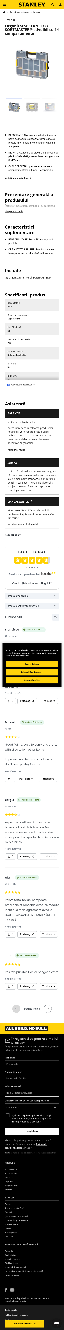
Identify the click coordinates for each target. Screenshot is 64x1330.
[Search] (53, 4)
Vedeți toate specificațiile (22, 384)
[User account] (60, 4)
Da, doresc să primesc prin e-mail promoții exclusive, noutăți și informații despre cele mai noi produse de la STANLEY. (31, 1118)
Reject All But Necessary (32, 672)
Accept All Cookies (32, 680)
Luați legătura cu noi (20, 490)
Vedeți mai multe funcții (18, 178)
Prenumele (10, 1057)
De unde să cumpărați (24, 1323)
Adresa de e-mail (13, 1086)
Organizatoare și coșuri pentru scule (25, 12)
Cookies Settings (32, 664)
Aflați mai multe (16, 449)
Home (4, 12)
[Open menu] (4, 4)
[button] (6, 1290)
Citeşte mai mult (14, 211)
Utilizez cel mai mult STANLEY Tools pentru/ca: (27, 1100)
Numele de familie (13, 1072)
